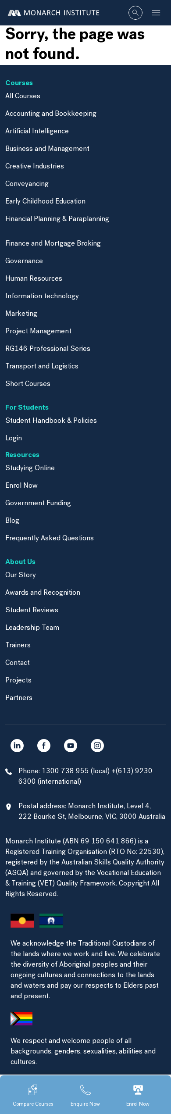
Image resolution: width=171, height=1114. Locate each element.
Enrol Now (21, 485)
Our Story (20, 575)
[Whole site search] (135, 12)
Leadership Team (32, 628)
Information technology (42, 296)
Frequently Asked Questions (49, 538)
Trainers (18, 645)
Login (13, 438)
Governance (24, 261)
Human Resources (33, 278)
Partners (18, 698)
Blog (12, 521)
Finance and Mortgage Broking (53, 243)
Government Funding (38, 503)
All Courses (22, 96)
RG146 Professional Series (47, 349)
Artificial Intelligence (37, 131)
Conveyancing (27, 184)
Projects (18, 680)
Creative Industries (34, 166)
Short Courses (27, 384)
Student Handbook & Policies (51, 421)
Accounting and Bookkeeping (50, 114)
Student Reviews (31, 610)
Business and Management (47, 149)
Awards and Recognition (42, 592)
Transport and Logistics (41, 366)
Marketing (21, 314)
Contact (17, 663)
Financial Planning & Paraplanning (57, 219)
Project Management (38, 331)
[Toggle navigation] (156, 13)
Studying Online (30, 468)
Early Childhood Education (45, 201)
